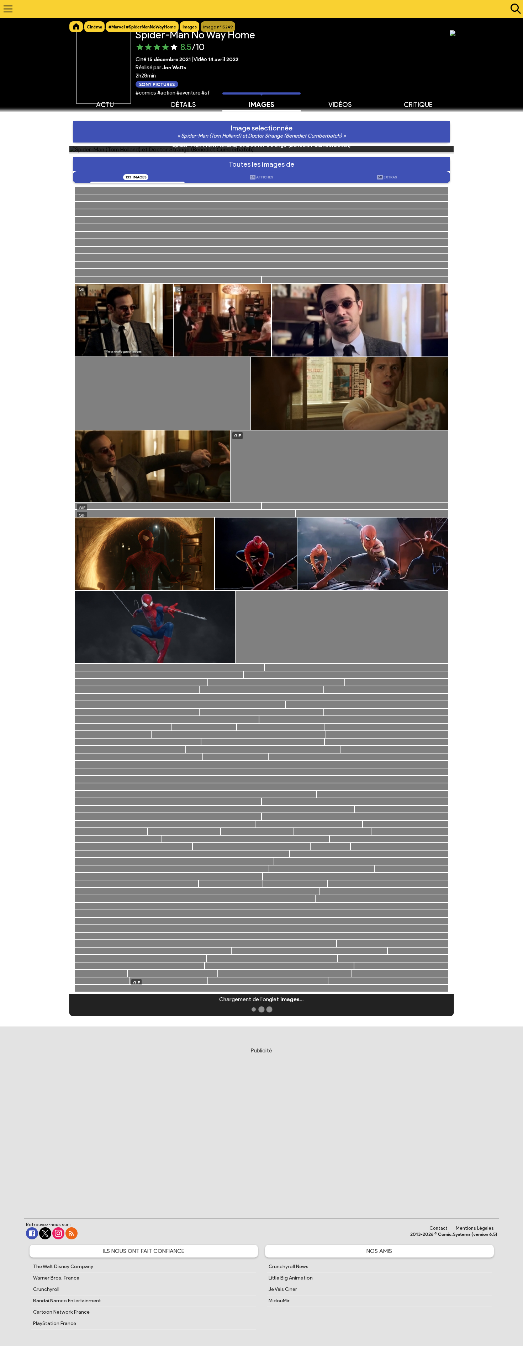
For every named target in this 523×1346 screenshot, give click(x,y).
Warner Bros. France (56, 1278)
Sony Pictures (157, 84)
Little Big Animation (291, 1278)
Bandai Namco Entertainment (67, 1301)
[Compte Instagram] (58, 1233)
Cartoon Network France (61, 1312)
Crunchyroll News (288, 1267)
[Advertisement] (261, 1126)
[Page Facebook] (32, 1233)
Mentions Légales (475, 1228)
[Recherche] (514, 9)
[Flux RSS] (71, 1233)
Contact (438, 1228)
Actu (105, 105)
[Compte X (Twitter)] (45, 1233)
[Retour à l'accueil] (258, 9)
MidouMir (279, 1301)
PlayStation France (54, 1323)
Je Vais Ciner (283, 1289)
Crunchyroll (46, 1289)
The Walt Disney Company (63, 1267)
